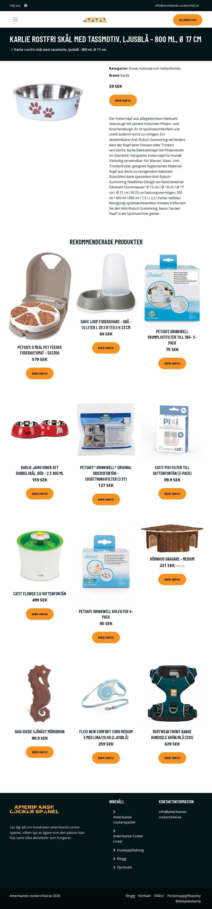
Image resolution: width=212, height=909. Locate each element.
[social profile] (26, 6)
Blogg (121, 858)
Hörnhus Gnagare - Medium (172, 558)
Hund (133, 68)
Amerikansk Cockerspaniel (124, 820)
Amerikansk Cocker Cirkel (128, 839)
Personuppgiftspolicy (184, 896)
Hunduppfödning (130, 850)
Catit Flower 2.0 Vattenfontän (39, 593)
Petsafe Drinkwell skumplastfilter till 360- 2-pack (172, 337)
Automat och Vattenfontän (160, 68)
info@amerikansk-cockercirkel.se (177, 5)
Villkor (159, 896)
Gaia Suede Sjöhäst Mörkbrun (40, 731)
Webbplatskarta (188, 901)
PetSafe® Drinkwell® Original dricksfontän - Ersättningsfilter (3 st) (106, 473)
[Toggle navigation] (15, 19)
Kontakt (144, 896)
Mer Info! (123, 100)
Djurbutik (187, 20)
